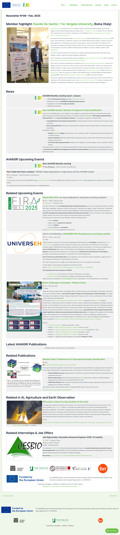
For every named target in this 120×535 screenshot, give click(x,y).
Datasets (98, 5)
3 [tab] (30, 84)
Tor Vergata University (77, 24)
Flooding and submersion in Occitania (66, 334)
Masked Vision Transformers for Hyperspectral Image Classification (74, 359)
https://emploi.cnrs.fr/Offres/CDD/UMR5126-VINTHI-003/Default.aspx (71, 455)
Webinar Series (79, 283)
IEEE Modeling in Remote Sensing (76, 75)
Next (46, 55)
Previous (9, 55)
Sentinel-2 (89, 115)
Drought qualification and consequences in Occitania (70, 329)
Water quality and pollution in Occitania (66, 327)
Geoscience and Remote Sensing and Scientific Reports (68, 60)
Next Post (114, 495)
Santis (58, 28)
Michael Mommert (58, 365)
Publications (73, 5)
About (106, 5)
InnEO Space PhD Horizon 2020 (88, 80)
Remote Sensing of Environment (93, 58)
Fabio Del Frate (52, 276)
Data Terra (97, 300)
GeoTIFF (57, 133)
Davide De (54, 28)
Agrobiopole (48, 203)
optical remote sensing (79, 38)
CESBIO (47, 440)
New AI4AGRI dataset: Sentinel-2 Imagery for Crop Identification (72, 110)
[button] (66, 5)
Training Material (86, 5)
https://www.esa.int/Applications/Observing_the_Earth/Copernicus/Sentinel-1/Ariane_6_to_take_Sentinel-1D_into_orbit (77, 422)
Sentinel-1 (58, 407)
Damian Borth (48, 365)
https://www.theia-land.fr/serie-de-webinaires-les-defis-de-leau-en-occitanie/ (78, 319)
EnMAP (82, 377)
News (63, 5)
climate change (104, 38)
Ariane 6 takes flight (19, 425)
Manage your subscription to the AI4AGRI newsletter (60, 486)
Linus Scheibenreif (70, 365)
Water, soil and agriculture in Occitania (66, 332)
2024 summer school (78, 99)
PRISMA (81, 180)
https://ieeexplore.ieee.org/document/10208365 (57, 390)
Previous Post (7, 495)
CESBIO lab (55, 448)
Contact (114, 5)
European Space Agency (93, 70)
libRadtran (54, 50)
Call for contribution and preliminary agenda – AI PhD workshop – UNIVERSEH (70, 267)
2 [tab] (28, 84)
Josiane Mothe (52, 274)
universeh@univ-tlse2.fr (69, 278)
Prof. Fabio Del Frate (45, 180)
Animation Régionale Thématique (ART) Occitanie (68, 300)
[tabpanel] (27, 55)
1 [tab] (25, 84)
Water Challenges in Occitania (57, 283)
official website (52, 229)
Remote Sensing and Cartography (94, 63)
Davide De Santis (45, 24)
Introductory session (54, 325)
